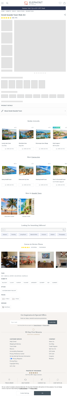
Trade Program (53, 346)
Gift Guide (52, 351)
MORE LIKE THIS (10, 148)
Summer (54, 282)
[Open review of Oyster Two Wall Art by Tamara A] (46, 260)
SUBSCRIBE (52, 322)
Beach (14, 11)
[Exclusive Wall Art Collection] (44, 234)
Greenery (34, 282)
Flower (26, 282)
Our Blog (51, 344)
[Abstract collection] (5, 234)
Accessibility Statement (16, 351)
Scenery (42, 282)
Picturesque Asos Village (42, 143)
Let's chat (12, 366)
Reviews (51, 358)
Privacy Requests (17, 358)
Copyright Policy (14, 363)
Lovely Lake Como (6, 143)
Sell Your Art (52, 349)
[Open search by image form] (3, 230)
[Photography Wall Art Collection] (62, 234)
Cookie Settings (23, 388)
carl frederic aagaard (58, 181)
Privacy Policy (33, 388)
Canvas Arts (35, 157)
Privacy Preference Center (17, 353)
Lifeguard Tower (9, 216)
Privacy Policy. (46, 325)
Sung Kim (21, 145)
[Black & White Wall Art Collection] (34, 234)
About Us (51, 341)
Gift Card (51, 353)
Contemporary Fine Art (9, 290)
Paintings (7, 307)
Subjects (8, 11)
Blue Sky (4, 282)
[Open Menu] (2, 3)
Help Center (13, 341)
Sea (48, 282)
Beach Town (20, 11)
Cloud (12, 282)
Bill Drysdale (56, 145)
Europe (19, 282)
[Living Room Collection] (23, 234)
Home (2, 11)
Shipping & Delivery (15, 344)
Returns (12, 349)
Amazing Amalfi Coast (41, 179)
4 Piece (7, 298)
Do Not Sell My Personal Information (20, 356)
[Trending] (13, 234)
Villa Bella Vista (23, 143)
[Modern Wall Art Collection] (52, 234)
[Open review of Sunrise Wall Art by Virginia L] (27, 260)
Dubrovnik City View (24, 179)
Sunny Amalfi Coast (6, 179)
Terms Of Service (37, 325)
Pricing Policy (13, 361)
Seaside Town (30, 11)
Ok (42, 393)
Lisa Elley (4, 145)
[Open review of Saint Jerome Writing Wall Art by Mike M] (9, 260)
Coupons (51, 356)
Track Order (13, 346)
